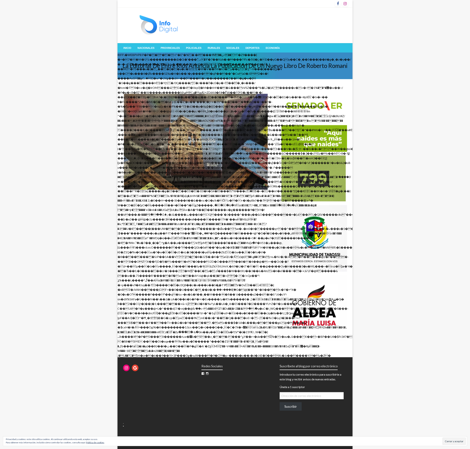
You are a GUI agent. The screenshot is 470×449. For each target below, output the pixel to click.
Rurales (214, 47)
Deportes (252, 47)
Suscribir (290, 406)
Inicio (127, 47)
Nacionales (146, 47)
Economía (273, 47)
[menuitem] (127, 47)
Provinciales (170, 47)
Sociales (232, 47)
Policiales (193, 47)
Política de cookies (95, 442)
